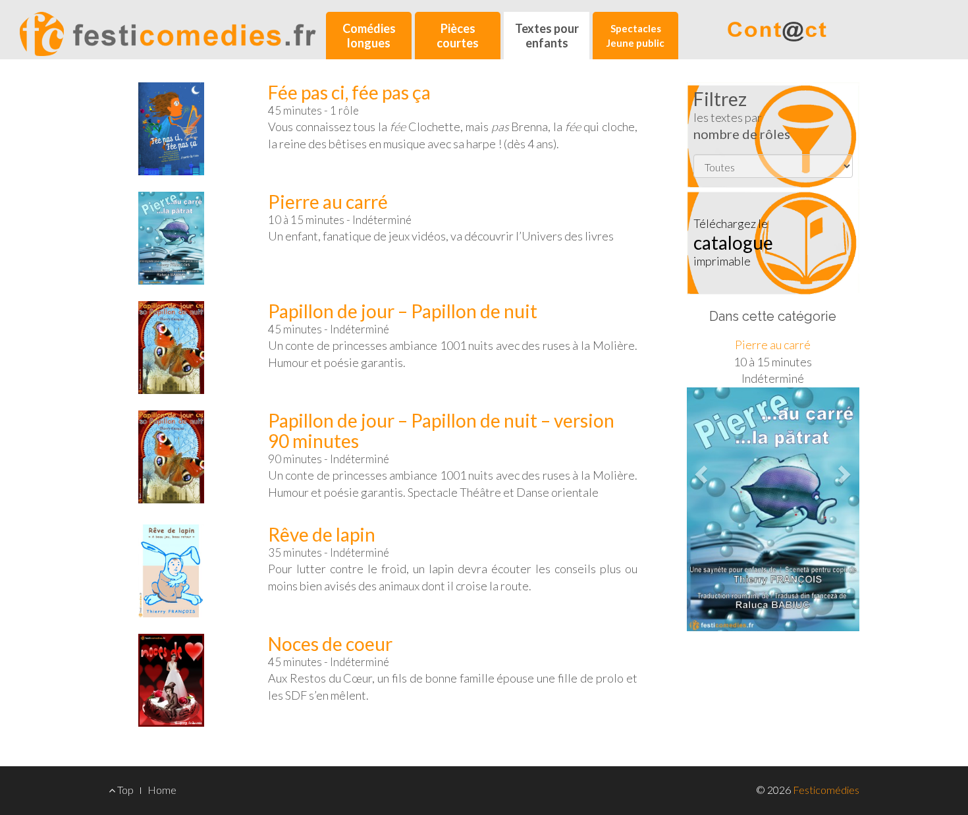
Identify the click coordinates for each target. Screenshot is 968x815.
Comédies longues (369, 35)
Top (124, 789)
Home (162, 789)
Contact (777, 28)
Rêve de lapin (321, 534)
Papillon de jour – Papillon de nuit (402, 311)
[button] (700, 470)
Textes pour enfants (547, 35)
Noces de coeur (330, 643)
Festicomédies (826, 789)
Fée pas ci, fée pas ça (349, 92)
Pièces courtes (458, 35)
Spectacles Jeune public (635, 35)
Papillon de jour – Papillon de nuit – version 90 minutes (441, 430)
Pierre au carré (328, 201)
